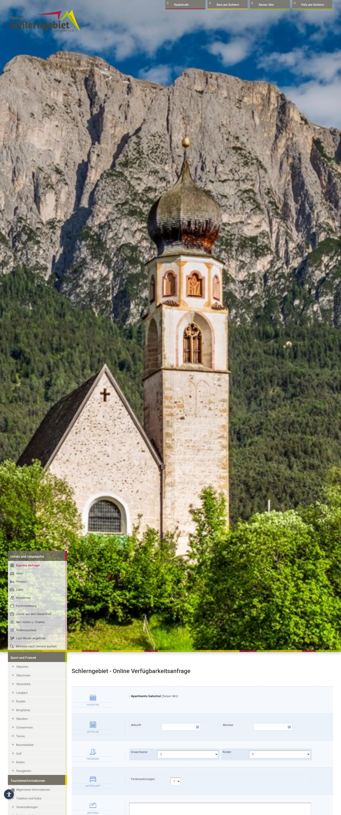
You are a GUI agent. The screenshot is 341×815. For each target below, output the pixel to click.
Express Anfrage (28, 565)
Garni (19, 590)
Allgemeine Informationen (33, 790)
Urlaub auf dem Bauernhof (33, 614)
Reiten (20, 762)
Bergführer (23, 710)
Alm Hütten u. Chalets (30, 622)
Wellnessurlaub (26, 630)
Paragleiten (23, 771)
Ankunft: (136, 725)
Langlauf (21, 693)
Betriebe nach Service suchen (36, 646)
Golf (19, 753)
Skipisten (22, 667)
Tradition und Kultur (29, 798)
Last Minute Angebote (31, 638)
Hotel (19, 573)
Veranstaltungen (27, 807)
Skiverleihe (23, 684)
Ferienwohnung (26, 606)
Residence (23, 598)
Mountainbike (25, 745)
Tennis (20, 736)
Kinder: (227, 752)
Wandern (22, 719)
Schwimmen (24, 727)
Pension (21, 581)
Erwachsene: (139, 752)
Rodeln (20, 701)
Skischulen (23, 675)
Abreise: (228, 725)
